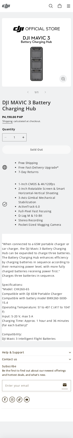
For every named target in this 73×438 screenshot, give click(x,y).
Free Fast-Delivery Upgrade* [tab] (38, 167)
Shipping (7, 121)
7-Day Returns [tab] (28, 172)
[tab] (38, 163)
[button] (68, 6)
